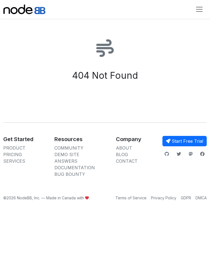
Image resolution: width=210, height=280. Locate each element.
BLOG (122, 154)
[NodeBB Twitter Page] (179, 154)
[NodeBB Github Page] (167, 154)
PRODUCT (14, 148)
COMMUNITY (68, 148)
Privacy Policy (163, 198)
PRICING (12, 154)
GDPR (186, 198)
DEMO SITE (66, 154)
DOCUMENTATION (74, 167)
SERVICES (14, 161)
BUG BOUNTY (69, 174)
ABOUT (124, 148)
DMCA (201, 198)
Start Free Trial (186, 141)
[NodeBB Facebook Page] (202, 154)
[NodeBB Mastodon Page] (190, 154)
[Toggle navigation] (199, 9)
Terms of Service (131, 198)
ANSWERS (65, 161)
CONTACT (127, 161)
